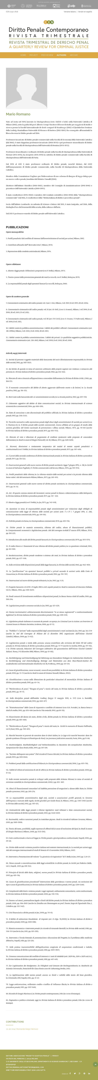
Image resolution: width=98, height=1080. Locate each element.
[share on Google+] (80, 1073)
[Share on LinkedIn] (89, 1073)
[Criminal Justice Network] (49, 21)
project (34, 55)
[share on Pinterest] (84, 1073)
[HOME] (49, 38)
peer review (47, 55)
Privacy (55, 1056)
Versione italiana (70, 12)
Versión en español (85, 12)
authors (61, 55)
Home (23, 55)
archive (74, 55)
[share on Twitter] (75, 1073)
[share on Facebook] (70, 1073)
